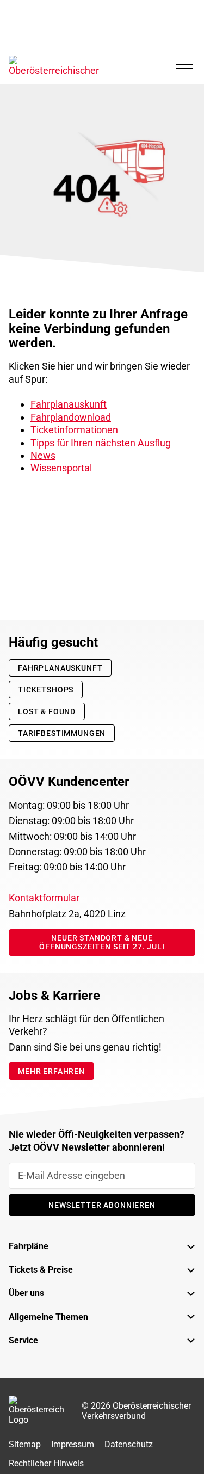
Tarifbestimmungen (62, 733)
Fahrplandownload (70, 417)
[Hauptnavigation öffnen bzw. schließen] (184, 66)
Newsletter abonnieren (102, 1205)
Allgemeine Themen (48, 1317)
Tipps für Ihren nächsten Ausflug (100, 443)
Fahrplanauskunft (68, 404)
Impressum (72, 1444)
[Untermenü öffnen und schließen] (182, 1246)
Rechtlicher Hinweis (46, 1464)
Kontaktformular (44, 898)
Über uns (26, 1293)
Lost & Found (47, 711)
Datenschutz (128, 1444)
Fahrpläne (28, 1247)
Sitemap (25, 1444)
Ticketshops (45, 689)
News (42, 455)
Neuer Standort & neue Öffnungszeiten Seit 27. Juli (102, 942)
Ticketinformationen (74, 429)
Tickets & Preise (41, 1270)
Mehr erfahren (51, 1071)
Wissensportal (61, 468)
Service (23, 1340)
